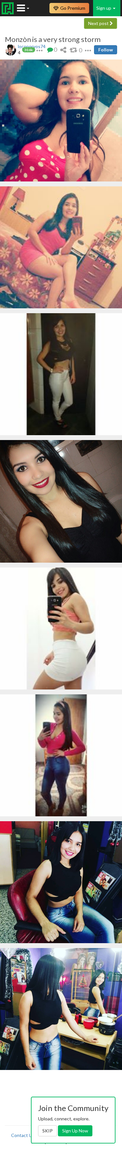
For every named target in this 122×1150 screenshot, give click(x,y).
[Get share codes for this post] (63, 50)
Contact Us (22, 1135)
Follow (105, 49)
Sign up (104, 8)
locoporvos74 (32, 46)
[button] (39, 50)
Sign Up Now (75, 1130)
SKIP (47, 1130)
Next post (99, 23)
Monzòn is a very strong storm (53, 39)
